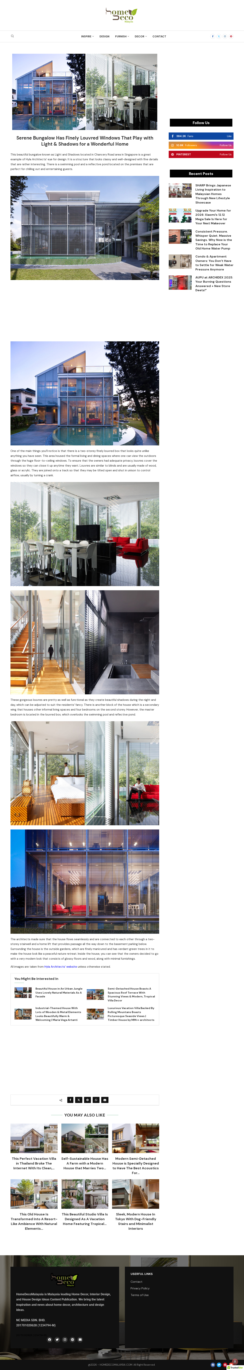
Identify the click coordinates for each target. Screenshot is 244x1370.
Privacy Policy (140, 1288)
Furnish (121, 36)
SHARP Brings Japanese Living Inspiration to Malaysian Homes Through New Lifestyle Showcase (213, 194)
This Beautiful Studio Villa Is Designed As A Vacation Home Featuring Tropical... (85, 1219)
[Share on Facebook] (70, 1100)
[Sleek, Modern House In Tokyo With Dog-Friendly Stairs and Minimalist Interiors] (135, 1194)
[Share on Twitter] (78, 1100)
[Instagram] (224, 36)
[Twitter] (218, 36)
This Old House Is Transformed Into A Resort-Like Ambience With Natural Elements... (34, 1221)
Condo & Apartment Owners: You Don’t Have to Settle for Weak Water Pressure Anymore (214, 262)
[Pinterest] (231, 36)
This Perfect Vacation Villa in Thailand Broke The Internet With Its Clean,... (34, 1163)
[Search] (12, 36)
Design (104, 36)
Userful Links (142, 1273)
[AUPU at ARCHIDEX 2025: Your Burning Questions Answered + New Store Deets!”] (180, 282)
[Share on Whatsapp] (96, 1100)
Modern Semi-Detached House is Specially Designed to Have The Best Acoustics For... (135, 1165)
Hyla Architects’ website (60, 967)
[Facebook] (212, 36)
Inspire (86, 36)
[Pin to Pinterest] (87, 1100)
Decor (139, 36)
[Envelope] (80, 1340)
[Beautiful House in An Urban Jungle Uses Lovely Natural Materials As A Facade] (23, 992)
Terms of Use (140, 1295)
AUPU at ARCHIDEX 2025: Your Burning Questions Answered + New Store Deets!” (214, 283)
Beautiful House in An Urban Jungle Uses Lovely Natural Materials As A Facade (59, 992)
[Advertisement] (84, 310)
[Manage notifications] (235, 1362)
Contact (159, 36)
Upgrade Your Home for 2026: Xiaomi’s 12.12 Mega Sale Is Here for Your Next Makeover (213, 217)
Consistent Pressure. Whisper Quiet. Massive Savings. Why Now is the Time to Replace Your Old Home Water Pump (213, 240)
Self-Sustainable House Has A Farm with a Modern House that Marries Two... (84, 1163)
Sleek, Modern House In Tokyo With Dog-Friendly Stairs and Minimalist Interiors (135, 1221)
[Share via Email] (104, 1100)
